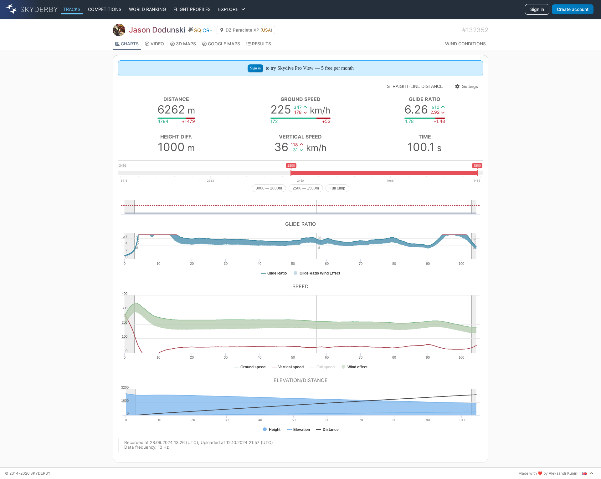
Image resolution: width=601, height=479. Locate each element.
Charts (130, 43)
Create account (572, 9)
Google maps (224, 43)
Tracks (71, 9)
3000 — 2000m (269, 188)
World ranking (147, 9)
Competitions (104, 9)
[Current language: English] (588, 473)
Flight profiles (192, 9)
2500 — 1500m (306, 188)
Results (261, 43)
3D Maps (186, 43)
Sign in (537, 9)
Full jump (337, 188)
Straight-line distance (415, 86)
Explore (229, 9)
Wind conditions (465, 43)
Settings (470, 86)
